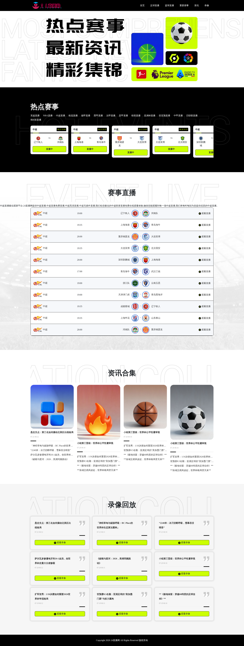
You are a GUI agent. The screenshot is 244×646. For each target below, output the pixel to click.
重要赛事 (184, 5)
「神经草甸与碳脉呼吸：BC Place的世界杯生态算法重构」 (59, 445)
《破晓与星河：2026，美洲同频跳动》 (49, 459)
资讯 (196, 5)
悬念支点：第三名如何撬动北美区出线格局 (51, 432)
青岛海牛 (155, 225)
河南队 (154, 213)
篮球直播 (169, 5)
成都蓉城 (125, 306)
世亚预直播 (164, 115)
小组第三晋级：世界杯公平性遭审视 (95, 443)
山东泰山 (155, 318)
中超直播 (60, 115)
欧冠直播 (73, 115)
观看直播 (206, 213)
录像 (206, 5)
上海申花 (125, 318)
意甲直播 (123, 115)
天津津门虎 (124, 294)
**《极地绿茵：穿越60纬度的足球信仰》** (98, 465)
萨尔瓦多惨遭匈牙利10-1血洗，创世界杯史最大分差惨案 (58, 455)
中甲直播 (178, 115)
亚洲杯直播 (149, 115)
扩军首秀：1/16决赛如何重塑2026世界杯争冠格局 (101, 456)
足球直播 (154, 5)
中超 (44, 213)
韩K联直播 (35, 120)
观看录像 (61, 542)
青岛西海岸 (157, 294)
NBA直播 (48, 115)
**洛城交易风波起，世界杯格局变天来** (97, 470)
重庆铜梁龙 (124, 236)
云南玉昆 (155, 283)
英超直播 (35, 115)
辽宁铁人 (125, 213)
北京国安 (155, 248)
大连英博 (155, 236)
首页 (142, 5)
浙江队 (126, 283)
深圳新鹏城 (124, 259)
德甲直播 (85, 115)
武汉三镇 (155, 271)
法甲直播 (110, 115)
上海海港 (125, 225)
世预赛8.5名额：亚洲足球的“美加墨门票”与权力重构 (103, 461)
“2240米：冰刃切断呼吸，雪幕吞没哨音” (50, 450)
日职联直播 (192, 115)
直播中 (49, 149)
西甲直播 (98, 115)
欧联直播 (135, 115)
